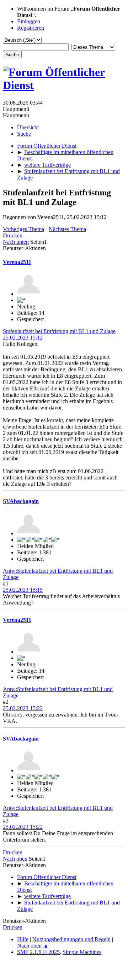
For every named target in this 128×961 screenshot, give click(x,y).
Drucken (12, 235)
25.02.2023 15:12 (23, 338)
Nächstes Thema (67, 229)
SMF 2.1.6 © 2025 (38, 952)
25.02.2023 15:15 (23, 590)
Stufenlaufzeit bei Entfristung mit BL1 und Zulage (59, 331)
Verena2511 (17, 262)
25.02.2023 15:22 (23, 708)
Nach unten (16, 242)
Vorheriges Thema (23, 229)
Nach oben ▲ (33, 946)
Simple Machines (82, 952)
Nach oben (15, 859)
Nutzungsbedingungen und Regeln (71, 939)
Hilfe (22, 939)
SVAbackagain (21, 501)
